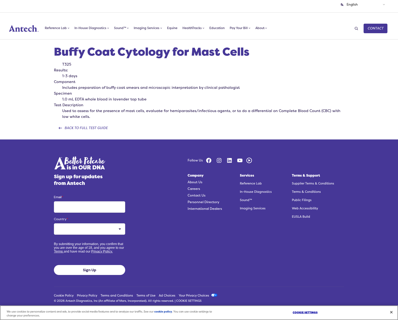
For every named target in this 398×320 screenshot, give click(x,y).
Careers (194, 189)
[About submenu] (266, 28)
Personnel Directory (203, 202)
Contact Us (196, 195)
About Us (195, 182)
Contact (375, 28)
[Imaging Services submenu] (161, 28)
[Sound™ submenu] (128, 28)
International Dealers (205, 209)
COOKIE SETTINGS (188, 301)
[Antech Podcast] (249, 160)
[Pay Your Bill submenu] (249, 28)
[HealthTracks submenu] (203, 28)
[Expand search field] (357, 28)
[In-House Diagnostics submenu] (108, 28)
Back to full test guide (86, 128)
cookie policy (163, 311)
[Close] (391, 312)
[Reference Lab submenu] (68, 28)
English (352, 4)
